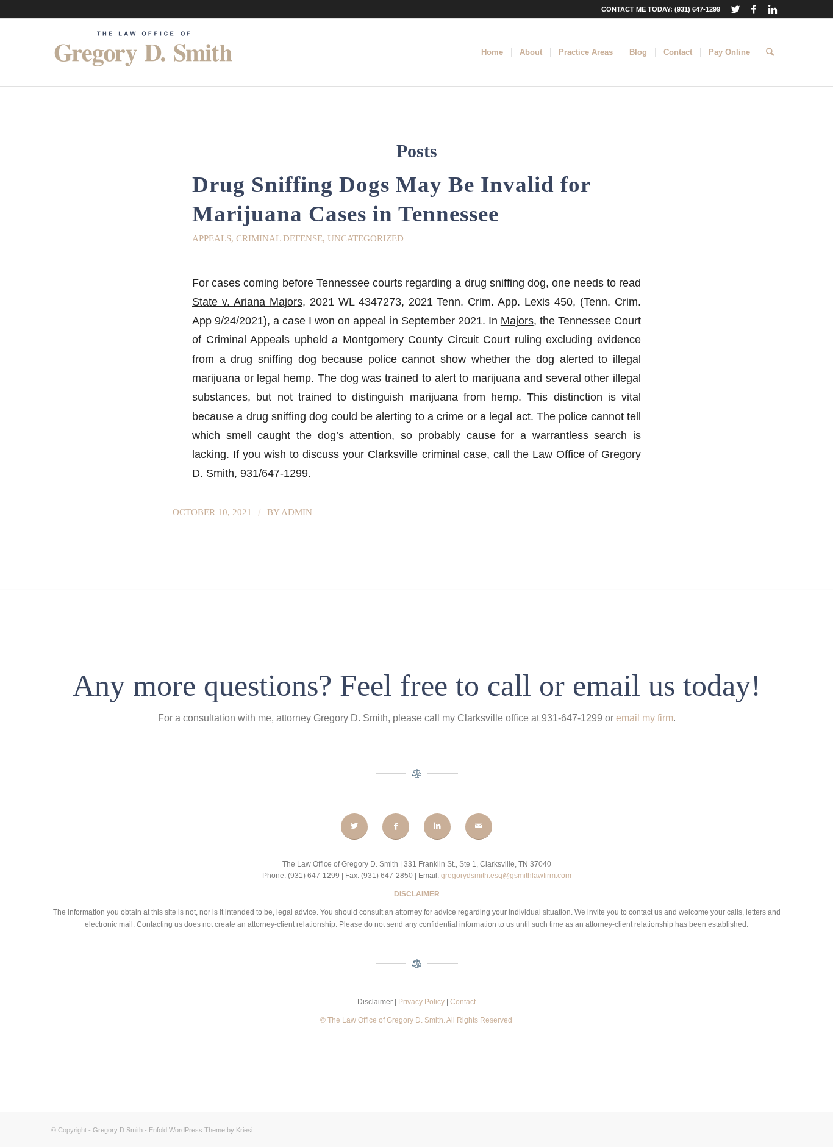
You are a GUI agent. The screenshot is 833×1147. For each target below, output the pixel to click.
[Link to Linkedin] (772, 9)
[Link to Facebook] (754, 9)
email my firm (644, 718)
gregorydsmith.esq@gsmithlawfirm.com (506, 875)
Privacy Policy (422, 1002)
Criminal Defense (279, 238)
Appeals (211, 238)
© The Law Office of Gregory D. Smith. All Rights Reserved (416, 1020)
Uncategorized (365, 238)
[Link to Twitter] (736, 9)
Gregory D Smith (118, 1130)
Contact (463, 1002)
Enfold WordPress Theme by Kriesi (200, 1130)
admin (296, 512)
